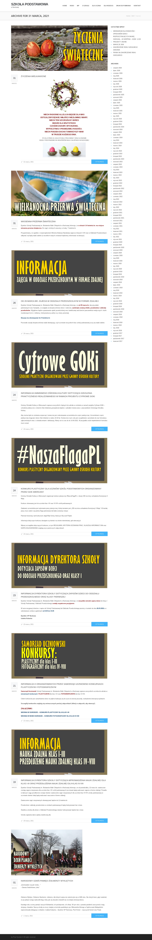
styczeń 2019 (117, 301)
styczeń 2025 (117, 119)
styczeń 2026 (117, 86)
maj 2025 (116, 108)
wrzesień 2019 (117, 279)
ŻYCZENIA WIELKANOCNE (33, 76)
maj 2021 (116, 228)
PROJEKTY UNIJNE (120, 42)
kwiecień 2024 (117, 143)
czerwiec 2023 (117, 167)
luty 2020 (116, 266)
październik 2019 (118, 277)
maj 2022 (116, 199)
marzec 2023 (117, 175)
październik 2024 (118, 127)
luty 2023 (116, 178)
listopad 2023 (117, 156)
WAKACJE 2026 (118, 44)
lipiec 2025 (116, 103)
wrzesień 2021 (117, 220)
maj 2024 (116, 140)
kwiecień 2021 (117, 231)
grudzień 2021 (117, 212)
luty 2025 (116, 116)
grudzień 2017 (117, 333)
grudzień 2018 (117, 304)
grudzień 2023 (117, 153)
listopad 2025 (117, 92)
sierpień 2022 (117, 194)
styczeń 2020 (117, 269)
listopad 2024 (117, 124)
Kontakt (137, 6)
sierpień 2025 (117, 100)
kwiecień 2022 (117, 202)
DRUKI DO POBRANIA (123, 6)
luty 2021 (116, 237)
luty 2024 (116, 148)
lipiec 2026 (116, 70)
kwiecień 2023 (117, 172)
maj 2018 (116, 320)
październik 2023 (118, 159)
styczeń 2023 (117, 180)
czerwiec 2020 (117, 255)
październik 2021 (118, 218)
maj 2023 (116, 170)
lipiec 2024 (116, 135)
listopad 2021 (117, 215)
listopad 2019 (117, 274)
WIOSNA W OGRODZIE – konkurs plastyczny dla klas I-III (45, 712)
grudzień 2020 (117, 242)
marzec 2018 (117, 325)
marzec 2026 (117, 81)
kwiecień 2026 (117, 78)
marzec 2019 (117, 296)
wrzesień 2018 (117, 312)
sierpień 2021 (117, 223)
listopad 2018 (117, 306)
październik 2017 (118, 338)
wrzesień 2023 (117, 161)
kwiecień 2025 (117, 111)
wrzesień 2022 (117, 191)
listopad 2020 (117, 245)
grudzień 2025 (117, 89)
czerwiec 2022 (117, 196)
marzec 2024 (117, 145)
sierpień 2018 (117, 314)
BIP (78, 6)
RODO (72, 6)
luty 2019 (116, 298)
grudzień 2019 (117, 271)
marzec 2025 (117, 113)
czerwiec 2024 (117, 137)
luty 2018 (116, 328)
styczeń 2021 (117, 239)
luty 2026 (116, 84)
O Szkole (85, 6)
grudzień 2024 (117, 121)
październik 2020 (118, 247)
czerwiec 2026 (117, 73)
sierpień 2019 (117, 282)
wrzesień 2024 (117, 129)
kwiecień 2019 (117, 293)
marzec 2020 (117, 263)
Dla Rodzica (108, 6)
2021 (133, 16)
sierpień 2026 (117, 68)
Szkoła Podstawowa (29, 4)
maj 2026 (116, 76)
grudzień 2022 (117, 183)
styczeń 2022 (117, 210)
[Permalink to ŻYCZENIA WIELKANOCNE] (59, 48)
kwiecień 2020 (117, 261)
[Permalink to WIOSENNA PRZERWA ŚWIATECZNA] (59, 193)
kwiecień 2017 (117, 341)
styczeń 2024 (117, 151)
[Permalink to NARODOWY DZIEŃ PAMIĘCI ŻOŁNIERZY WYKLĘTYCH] (59, 852)
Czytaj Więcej (99, 161)
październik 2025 (118, 94)
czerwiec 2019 (117, 287)
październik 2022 (118, 188)
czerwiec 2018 (117, 317)
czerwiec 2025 (117, 105)
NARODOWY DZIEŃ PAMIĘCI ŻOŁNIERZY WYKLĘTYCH (47, 881)
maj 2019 (116, 290)
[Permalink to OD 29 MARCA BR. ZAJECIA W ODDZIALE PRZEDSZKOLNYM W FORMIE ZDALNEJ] (59, 273)
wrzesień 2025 (117, 97)
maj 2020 (116, 258)
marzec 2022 (117, 204)
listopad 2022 (117, 186)
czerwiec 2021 (117, 226)
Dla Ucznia (96, 6)
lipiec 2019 (116, 285)
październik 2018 (118, 309)
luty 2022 (116, 207)
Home (65, 6)
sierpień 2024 (117, 132)
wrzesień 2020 (117, 250)
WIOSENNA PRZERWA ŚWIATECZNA (38, 221)
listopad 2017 (117, 336)
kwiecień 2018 (117, 322)
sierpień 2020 (117, 253)
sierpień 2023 (117, 164)
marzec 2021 (117, 234)
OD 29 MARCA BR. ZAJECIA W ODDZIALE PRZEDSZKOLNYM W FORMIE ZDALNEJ (60, 301)
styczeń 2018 (117, 330)
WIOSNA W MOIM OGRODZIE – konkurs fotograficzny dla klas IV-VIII (50, 716)
